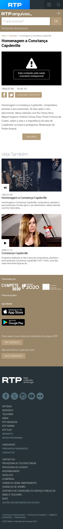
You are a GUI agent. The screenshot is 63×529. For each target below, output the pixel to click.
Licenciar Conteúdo (28, 95)
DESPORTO (7, 410)
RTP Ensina (8, 426)
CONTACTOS (8, 459)
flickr (40, 396)
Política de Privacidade (13, 515)
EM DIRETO (7, 434)
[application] (31, 68)
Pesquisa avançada (15, 28)
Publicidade (20, 517)
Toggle (58, 4)
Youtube (31, 396)
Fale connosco (13, 356)
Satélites (7, 475)
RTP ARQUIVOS (9, 422)
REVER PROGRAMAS (12, 438)
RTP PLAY (7, 430)
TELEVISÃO (7, 414)
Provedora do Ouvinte (15, 467)
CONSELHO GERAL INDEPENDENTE (19, 483)
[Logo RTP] (17, 380)
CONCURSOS (8, 444)
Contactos (8, 452)
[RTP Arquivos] (17, 14)
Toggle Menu (49, 4)
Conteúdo (13, 36)
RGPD (5, 498)
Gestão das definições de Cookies (20, 502)
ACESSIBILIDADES (11, 471)
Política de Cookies (37, 515)
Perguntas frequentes (15, 448)
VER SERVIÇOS (12, 342)
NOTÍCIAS (7, 406)
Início (4, 36)
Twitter (14, 396)
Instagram (23, 396)
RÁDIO (5, 418)
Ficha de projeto (9, 295)
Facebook (6, 396)
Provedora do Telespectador (19, 463)
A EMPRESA (8, 479)
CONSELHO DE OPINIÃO (14, 487)
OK (56, 21)
